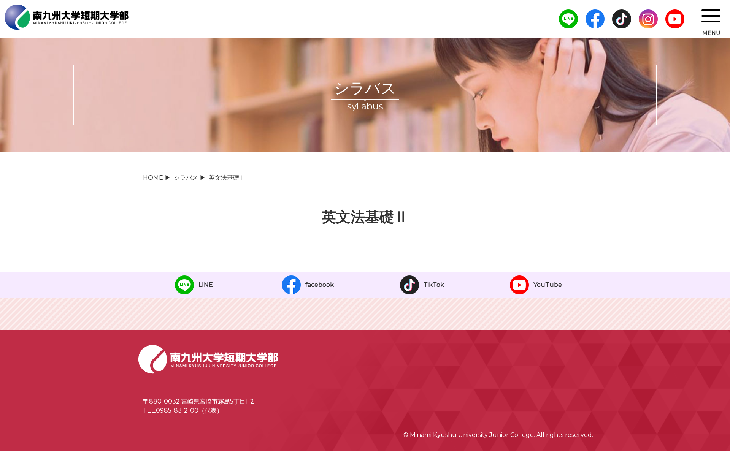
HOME (153, 177)
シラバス (186, 177)
